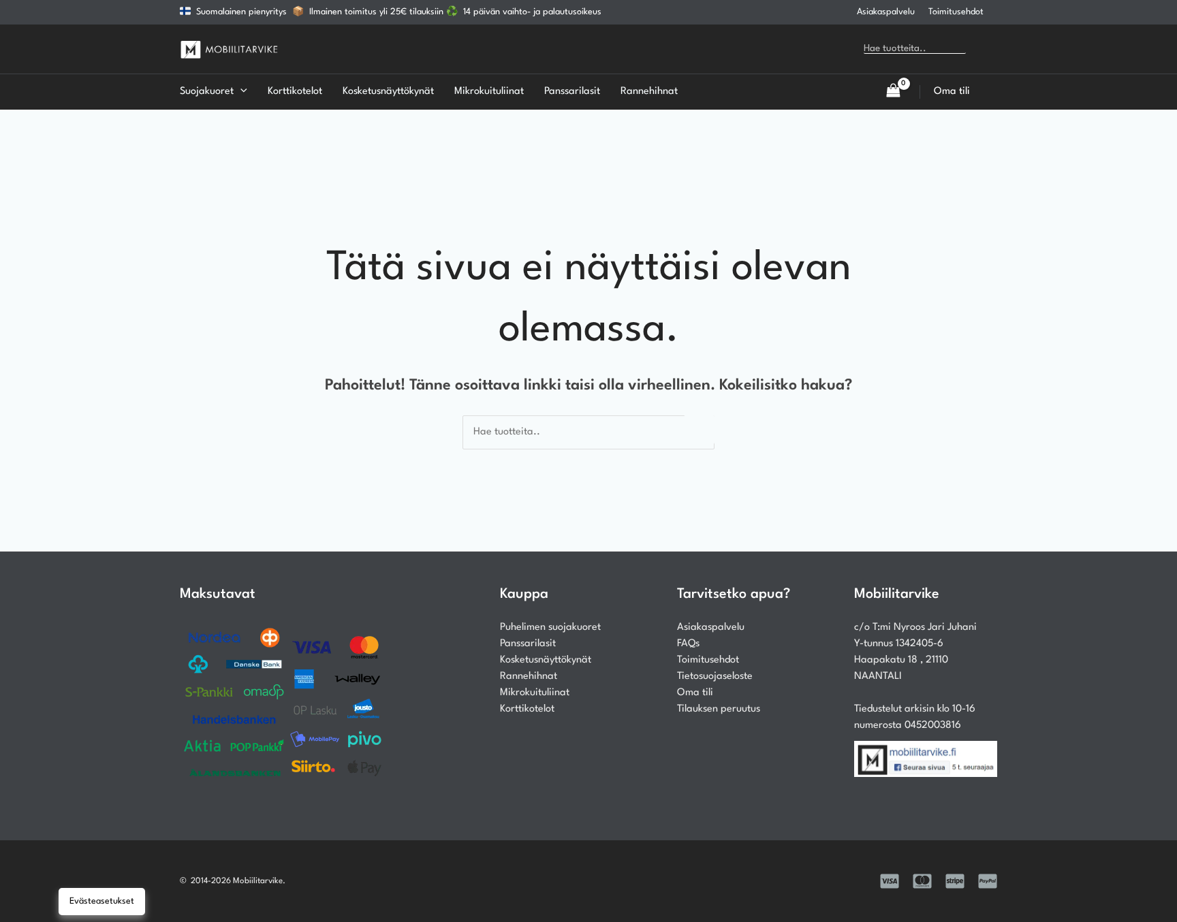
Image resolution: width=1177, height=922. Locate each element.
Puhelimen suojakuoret (550, 627)
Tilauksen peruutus (718, 709)
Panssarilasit (528, 644)
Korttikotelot (527, 709)
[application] (240, 92)
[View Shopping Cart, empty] (893, 91)
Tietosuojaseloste (715, 676)
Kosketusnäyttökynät (545, 660)
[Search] (986, 49)
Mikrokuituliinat (534, 693)
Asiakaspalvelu (886, 11)
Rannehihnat (528, 676)
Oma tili (695, 693)
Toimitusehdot (956, 11)
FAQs (688, 644)
